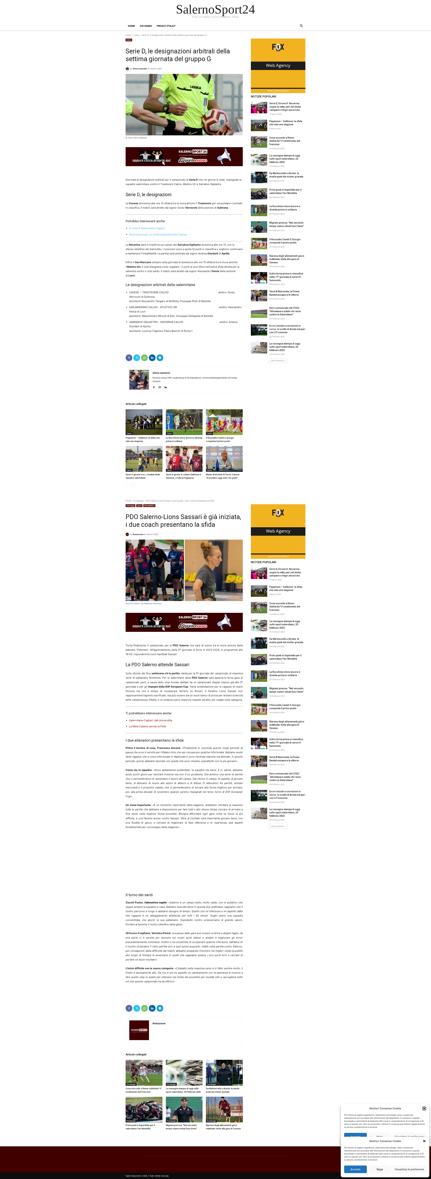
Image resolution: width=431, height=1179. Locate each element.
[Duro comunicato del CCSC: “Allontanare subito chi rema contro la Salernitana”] (259, 312)
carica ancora (277, 360)
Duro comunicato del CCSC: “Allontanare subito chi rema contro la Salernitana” (285, 311)
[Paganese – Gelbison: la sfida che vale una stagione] (144, 422)
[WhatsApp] (144, 357)
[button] (424, 1141)
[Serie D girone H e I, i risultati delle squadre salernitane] (144, 459)
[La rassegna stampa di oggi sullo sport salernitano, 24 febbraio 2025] (259, 348)
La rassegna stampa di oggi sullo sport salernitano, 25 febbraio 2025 (284, 158)
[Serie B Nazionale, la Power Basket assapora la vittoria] (259, 295)
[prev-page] (128, 485)
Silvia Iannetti (140, 68)
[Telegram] (160, 357)
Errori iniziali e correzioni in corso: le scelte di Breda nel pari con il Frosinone (287, 329)
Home (131, 25)
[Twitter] (136, 357)
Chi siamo (146, 25)
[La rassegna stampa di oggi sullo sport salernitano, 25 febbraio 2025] (259, 159)
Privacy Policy (166, 25)
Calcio (137, 35)
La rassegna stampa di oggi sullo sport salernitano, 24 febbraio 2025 (284, 347)
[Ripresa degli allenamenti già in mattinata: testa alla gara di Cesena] (259, 260)
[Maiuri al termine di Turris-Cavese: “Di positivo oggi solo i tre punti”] (224, 459)
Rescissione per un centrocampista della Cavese (158, 234)
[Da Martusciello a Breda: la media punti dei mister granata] (259, 177)
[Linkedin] (152, 357)
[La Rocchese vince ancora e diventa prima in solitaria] (184, 422)
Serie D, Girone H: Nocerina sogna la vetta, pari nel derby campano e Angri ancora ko (285, 106)
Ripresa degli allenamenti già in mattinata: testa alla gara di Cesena (286, 259)
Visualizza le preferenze (409, 1169)
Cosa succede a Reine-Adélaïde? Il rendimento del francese (284, 141)
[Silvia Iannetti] (128, 68)
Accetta (355, 1169)
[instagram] (159, 386)
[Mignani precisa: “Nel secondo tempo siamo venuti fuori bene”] (259, 227)
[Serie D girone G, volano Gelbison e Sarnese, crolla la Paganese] (184, 459)
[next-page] (133, 485)
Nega (380, 1169)
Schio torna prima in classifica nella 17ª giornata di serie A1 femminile (286, 276)
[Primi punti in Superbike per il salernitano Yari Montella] (259, 194)
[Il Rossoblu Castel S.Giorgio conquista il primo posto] (224, 422)
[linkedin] (165, 386)
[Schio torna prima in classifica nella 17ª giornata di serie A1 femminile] (259, 278)
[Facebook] (129, 357)
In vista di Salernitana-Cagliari (147, 228)
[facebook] (154, 386)
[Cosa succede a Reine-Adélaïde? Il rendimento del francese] (259, 142)
